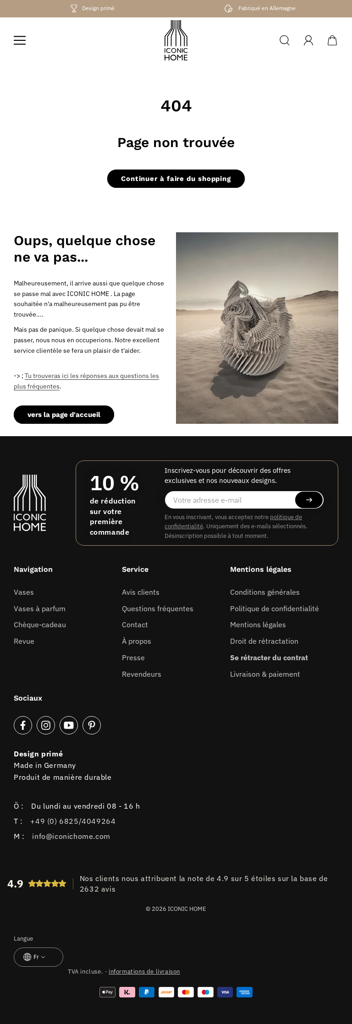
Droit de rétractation (264, 641)
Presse (133, 657)
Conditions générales (265, 592)
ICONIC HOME (187, 909)
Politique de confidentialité (274, 608)
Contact (135, 624)
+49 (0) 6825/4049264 (73, 821)
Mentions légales (258, 624)
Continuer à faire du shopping (176, 179)
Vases (24, 592)
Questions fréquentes (157, 608)
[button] (20, 40)
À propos (136, 641)
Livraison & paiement (265, 674)
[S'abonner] (309, 500)
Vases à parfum (40, 608)
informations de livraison (144, 971)
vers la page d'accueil (64, 415)
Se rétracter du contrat (269, 657)
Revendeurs (141, 674)
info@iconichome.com (71, 836)
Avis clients (141, 592)
